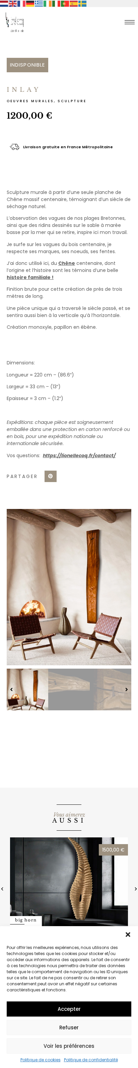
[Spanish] (74, 3)
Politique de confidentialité (91, 1060)
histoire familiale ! (30, 277)
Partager (22, 476)
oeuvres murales (30, 101)
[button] (128, 934)
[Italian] (56, 3)
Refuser (69, 1027)
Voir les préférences (69, 1046)
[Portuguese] (65, 3)
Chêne (66, 263)
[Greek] (39, 3)
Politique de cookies (40, 1060)
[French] (21, 3)
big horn (26, 919)
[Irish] (48, 3)
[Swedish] (82, 3)
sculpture (72, 101)
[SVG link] (130, 22)
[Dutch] (4, 3)
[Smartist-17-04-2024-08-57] (69, 587)
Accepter (69, 1009)
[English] (13, 3)
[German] (30, 3)
